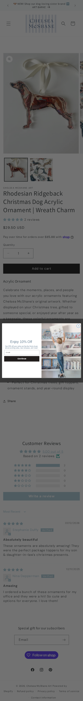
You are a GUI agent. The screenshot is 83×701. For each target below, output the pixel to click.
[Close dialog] (78, 326)
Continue (21, 358)
